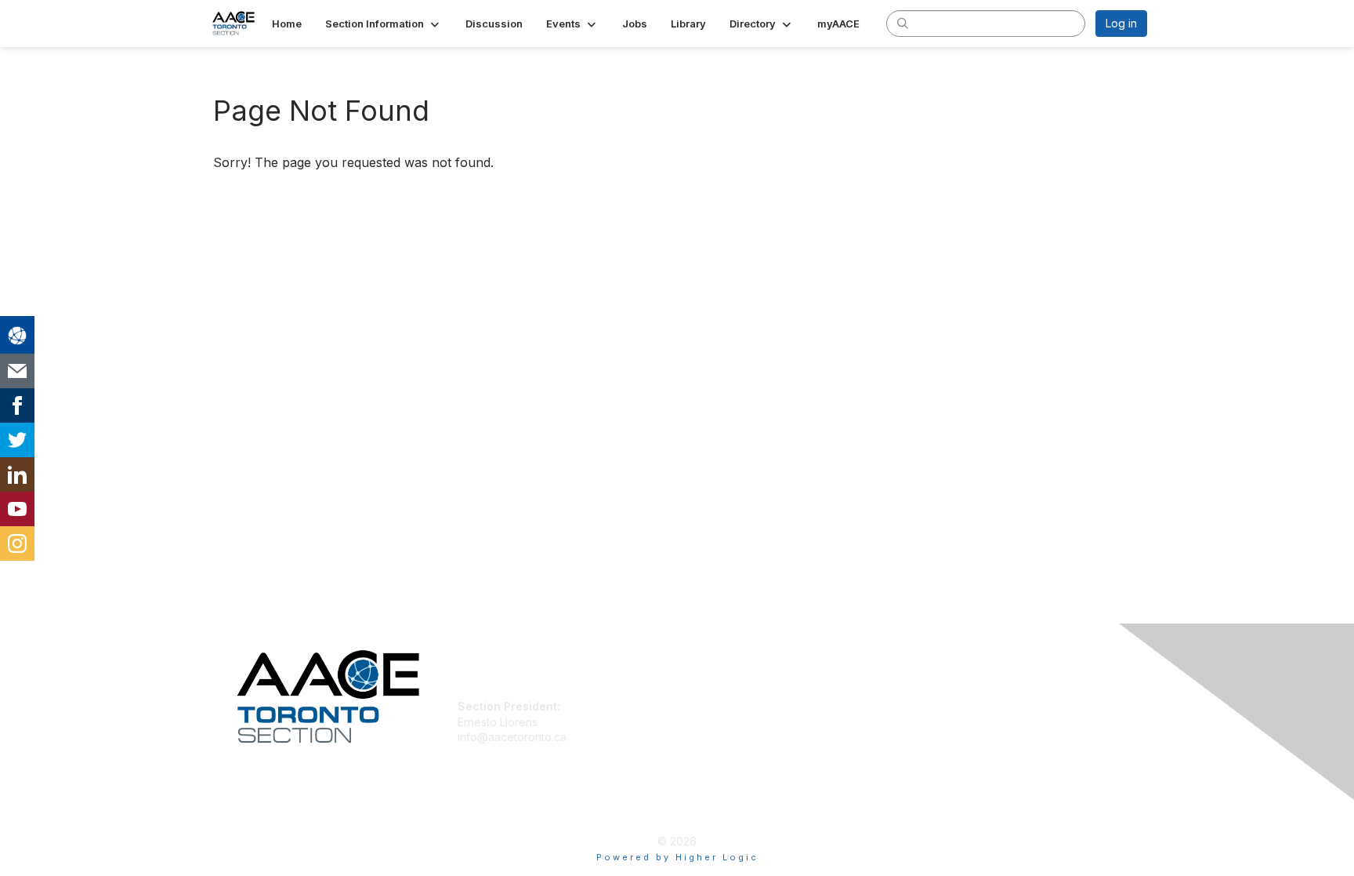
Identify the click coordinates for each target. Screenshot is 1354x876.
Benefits (704, 722)
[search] (902, 22)
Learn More (713, 736)
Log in (1121, 23)
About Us (933, 706)
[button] (383, 23)
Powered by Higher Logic (677, 857)
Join (694, 706)
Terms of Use (944, 722)
